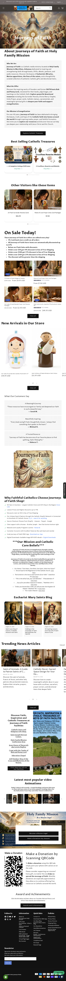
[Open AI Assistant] (62, 977)
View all (33, 316)
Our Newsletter (37, 926)
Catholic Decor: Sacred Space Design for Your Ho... (44, 671)
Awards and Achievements (33, 905)
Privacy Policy (52, 919)
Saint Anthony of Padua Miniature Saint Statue (44, 373)
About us (21, 916)
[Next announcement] (40, 2)
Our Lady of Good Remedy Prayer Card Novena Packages (17, 305)
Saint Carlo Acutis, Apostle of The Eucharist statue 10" (47, 305)
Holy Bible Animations (39, 928)
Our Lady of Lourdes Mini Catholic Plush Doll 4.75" (15, 373)
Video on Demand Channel (24, 927)
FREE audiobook (23, 934)
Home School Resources (54, 927)
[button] (27, 174)
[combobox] (43, 8)
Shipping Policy (52, 923)
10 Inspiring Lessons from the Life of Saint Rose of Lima (51, 630)
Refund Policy (51, 916)
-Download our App (36, 534)
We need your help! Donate (24, 919)
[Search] (50, 8)
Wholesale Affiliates (53, 925)
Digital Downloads (49, 537)
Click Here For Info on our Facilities (19, 768)
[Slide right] (36, 383)
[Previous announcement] (3, 2)
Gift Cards (22, 921)
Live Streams (22, 929)
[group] (42, 280)
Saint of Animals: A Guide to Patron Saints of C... (15, 670)
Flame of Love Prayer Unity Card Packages (48, 213)
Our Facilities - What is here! (25, 924)
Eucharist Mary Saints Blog (39, 923)
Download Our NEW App (40, 919)
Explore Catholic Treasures (33, 133)
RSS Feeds (36, 942)
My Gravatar (22, 941)
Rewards (37, 528)
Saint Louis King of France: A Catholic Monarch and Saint (12, 630)
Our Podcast (36, 930)
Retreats (35, 932)
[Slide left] (29, 383)
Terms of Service (52, 921)
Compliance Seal (38, 940)
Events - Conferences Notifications (39, 935)
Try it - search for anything (38, 518)
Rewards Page (37, 945)
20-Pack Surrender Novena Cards (18, 213)
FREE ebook (22, 931)
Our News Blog (37, 921)
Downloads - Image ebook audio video (24, 936)
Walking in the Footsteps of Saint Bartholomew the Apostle (31, 631)
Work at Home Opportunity (52, 930)
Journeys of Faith (17, 974)
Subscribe (8, 962)
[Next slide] (61, 799)
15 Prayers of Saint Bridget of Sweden (14, 278)
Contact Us (36, 916)
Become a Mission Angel (39, 833)
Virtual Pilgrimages (24, 939)
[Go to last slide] (4, 799)
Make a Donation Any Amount (38, 838)
